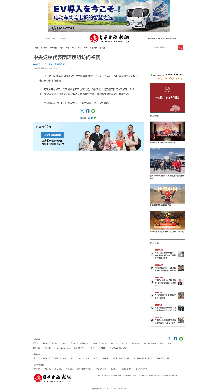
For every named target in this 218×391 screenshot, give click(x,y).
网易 (169, 343)
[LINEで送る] (94, 112)
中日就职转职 (101, 369)
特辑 (85, 47)
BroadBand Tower (63, 348)
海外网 (104, 343)
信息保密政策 (126, 369)
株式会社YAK (79, 348)
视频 (61, 47)
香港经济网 (84, 343)
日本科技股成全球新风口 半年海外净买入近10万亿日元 (165, 308)
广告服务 (58, 369)
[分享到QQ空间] (84, 118)
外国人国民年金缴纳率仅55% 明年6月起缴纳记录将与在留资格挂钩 (165, 255)
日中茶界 (93, 47)
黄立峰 (37, 64)
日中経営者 (171, 38)
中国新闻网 (136, 343)
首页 (36, 47)
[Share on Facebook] (88, 112)
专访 (67, 47)
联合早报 (36, 348)
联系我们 (114, 369)
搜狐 (161, 343)
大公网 (73, 343)
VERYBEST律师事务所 (118, 348)
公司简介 (36, 369)
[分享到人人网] (92, 118)
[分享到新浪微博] (86, 118)
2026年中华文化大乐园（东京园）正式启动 (167, 231)
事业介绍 (47, 369)
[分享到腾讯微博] (89, 118)
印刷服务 (69, 369)
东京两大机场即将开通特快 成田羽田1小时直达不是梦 (165, 321)
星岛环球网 (48, 348)
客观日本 (91, 348)
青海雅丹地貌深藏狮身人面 (160, 205)
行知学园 (102, 348)
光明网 (63, 343)
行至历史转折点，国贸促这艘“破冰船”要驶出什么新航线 (165, 283)
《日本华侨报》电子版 (120, 358)
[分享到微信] (95, 118)
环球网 (124, 343)
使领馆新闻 (60, 64)
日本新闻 (43, 47)
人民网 (95, 343)
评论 (73, 47)
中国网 (45, 343)
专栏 (79, 47)
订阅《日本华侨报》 (84, 369)
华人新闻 (53, 47)
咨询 (162, 38)
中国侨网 (114, 343)
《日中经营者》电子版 (141, 358)
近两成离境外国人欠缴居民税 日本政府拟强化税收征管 (165, 268)
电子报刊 (153, 38)
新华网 (35, 343)
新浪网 (54, 343)
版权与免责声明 (141, 369)
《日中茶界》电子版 (161, 358)
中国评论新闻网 (150, 343)
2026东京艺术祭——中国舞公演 (162, 142)
